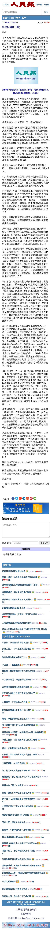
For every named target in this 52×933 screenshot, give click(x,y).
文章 (24, 18)
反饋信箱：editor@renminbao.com (26, 918)
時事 (18, 18)
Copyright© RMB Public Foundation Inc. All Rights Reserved (26, 903)
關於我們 (26, 914)
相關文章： (8, 565)
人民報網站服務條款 (26, 909)
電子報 (39, 5)
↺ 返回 (6, 5)
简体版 (46, 5)
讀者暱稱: (6, 543)
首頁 (5, 18)
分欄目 (11, 18)
